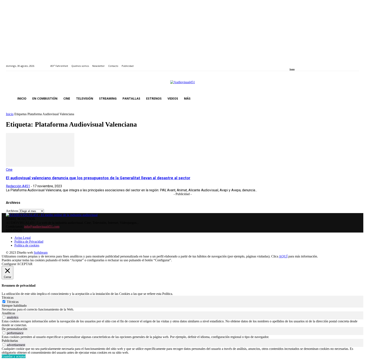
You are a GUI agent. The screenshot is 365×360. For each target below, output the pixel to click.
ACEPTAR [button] (25, 264)
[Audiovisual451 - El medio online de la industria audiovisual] (182, 84)
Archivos (12, 211)
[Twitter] (305, 63)
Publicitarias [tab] (10, 340)
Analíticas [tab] (8, 313)
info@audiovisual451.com (41, 226)
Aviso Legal (22, 238)
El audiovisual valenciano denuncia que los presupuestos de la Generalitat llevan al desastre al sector (98, 178)
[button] (354, 98)
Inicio (10, 114)
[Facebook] (291, 63)
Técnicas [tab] (8, 297)
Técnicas (13, 302)
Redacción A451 (18, 186)
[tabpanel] (182, 309)
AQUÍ (283, 256)
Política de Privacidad (28, 241)
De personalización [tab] (14, 329)
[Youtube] (310, 63)
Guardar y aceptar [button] (14, 356)
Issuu (292, 69)
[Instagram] (295, 63)
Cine (9, 170)
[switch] (4, 317)
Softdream (41, 252)
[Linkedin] (300, 63)
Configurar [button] (9, 264)
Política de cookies (26, 245)
